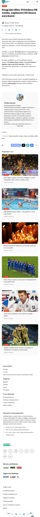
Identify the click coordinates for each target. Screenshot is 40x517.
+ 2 (30, 124)
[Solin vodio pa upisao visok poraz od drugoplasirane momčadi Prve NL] (20, 267)
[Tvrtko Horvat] (20, 97)
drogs (25, 136)
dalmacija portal (14, 136)
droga (21, 136)
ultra (3, 138)
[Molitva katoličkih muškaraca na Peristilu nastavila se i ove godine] (20, 233)
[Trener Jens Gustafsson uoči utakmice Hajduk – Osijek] (20, 301)
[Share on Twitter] (9, 29)
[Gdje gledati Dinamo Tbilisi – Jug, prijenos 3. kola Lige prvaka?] (20, 199)
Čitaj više (20, 126)
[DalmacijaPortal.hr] (6, 2)
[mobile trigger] (36, 2)
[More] (19, 29)
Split (36, 136)
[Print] (16, 29)
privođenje (31, 136)
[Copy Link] (12, 29)
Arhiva (4, 6)
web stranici (12, 83)
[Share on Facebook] (5, 29)
